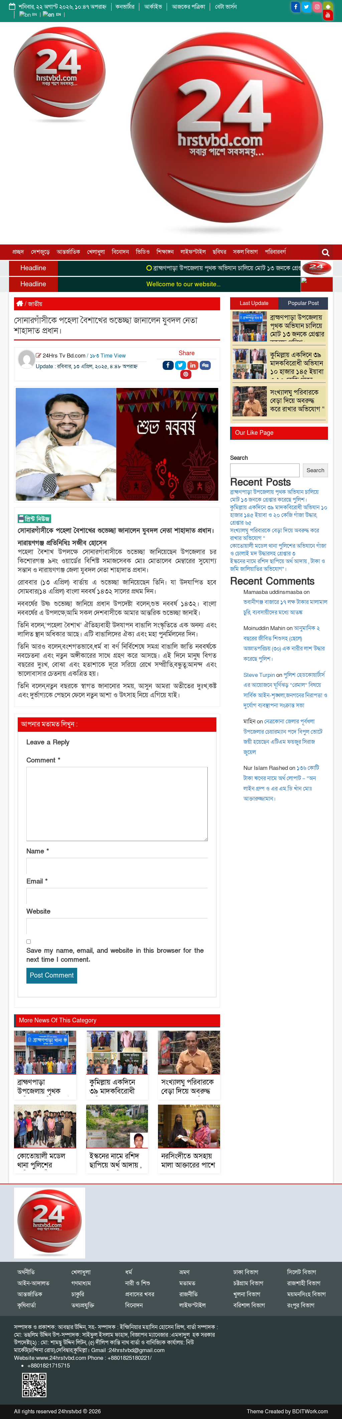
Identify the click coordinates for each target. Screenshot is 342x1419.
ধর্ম (128, 1272)
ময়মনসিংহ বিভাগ (306, 1294)
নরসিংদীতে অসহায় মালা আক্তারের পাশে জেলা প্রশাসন (188, 1165)
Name (37, 851)
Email (37, 881)
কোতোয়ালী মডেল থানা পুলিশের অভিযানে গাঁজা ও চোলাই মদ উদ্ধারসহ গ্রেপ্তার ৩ (278, 550)
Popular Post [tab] (303, 303)
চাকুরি (77, 1294)
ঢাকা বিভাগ (245, 1272)
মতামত (187, 1283)
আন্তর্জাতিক (68, 252)
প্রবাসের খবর (139, 1294)
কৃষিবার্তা (26, 1305)
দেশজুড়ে (40, 252)
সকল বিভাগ (245, 252)
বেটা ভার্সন (226, 7)
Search (239, 458)
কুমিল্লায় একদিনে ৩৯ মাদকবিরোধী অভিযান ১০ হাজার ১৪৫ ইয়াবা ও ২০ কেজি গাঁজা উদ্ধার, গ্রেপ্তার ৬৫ (280, 372)
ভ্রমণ (184, 1272)
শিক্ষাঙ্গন (165, 252)
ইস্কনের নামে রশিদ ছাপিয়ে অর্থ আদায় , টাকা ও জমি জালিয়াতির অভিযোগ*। (277, 565)
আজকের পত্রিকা (188, 7)
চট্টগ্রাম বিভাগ (248, 1283)
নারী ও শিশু (137, 1283)
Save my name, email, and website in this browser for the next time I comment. (115, 955)
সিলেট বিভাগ (301, 1272)
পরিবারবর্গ (275, 252)
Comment (43, 760)
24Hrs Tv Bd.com (64, 356)
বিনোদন (120, 252)
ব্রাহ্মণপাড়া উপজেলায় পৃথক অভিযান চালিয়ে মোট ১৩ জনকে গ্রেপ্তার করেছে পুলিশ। (227, 268)
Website (38, 911)
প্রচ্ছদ (18, 252)
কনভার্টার (125, 7)
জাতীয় (35, 304)
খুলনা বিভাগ (246, 1294)
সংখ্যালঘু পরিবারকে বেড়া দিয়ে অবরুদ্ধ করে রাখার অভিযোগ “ (188, 1096)
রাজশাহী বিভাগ (303, 1283)
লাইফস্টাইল (193, 252)
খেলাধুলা (96, 252)
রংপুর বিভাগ (300, 1305)
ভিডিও (143, 252)
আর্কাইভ (153, 7)
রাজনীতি (188, 1294)
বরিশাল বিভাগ (249, 1305)
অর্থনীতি (26, 1272)
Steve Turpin (259, 675)
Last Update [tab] (254, 303)
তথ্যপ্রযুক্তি (82, 1305)
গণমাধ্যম (81, 1283)
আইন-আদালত (33, 1283)
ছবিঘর (219, 252)
